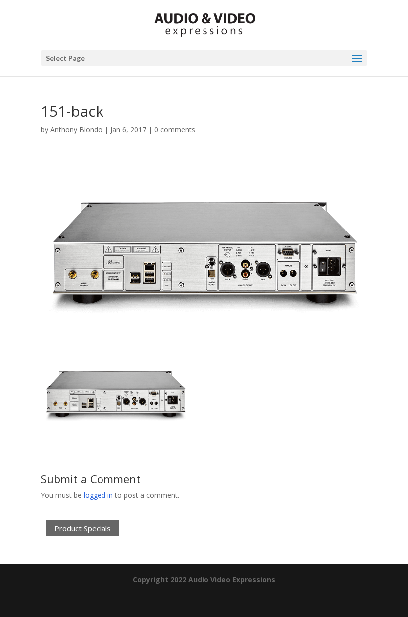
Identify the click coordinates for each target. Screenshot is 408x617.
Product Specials (82, 528)
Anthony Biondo (76, 129)
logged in (98, 495)
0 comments (174, 129)
